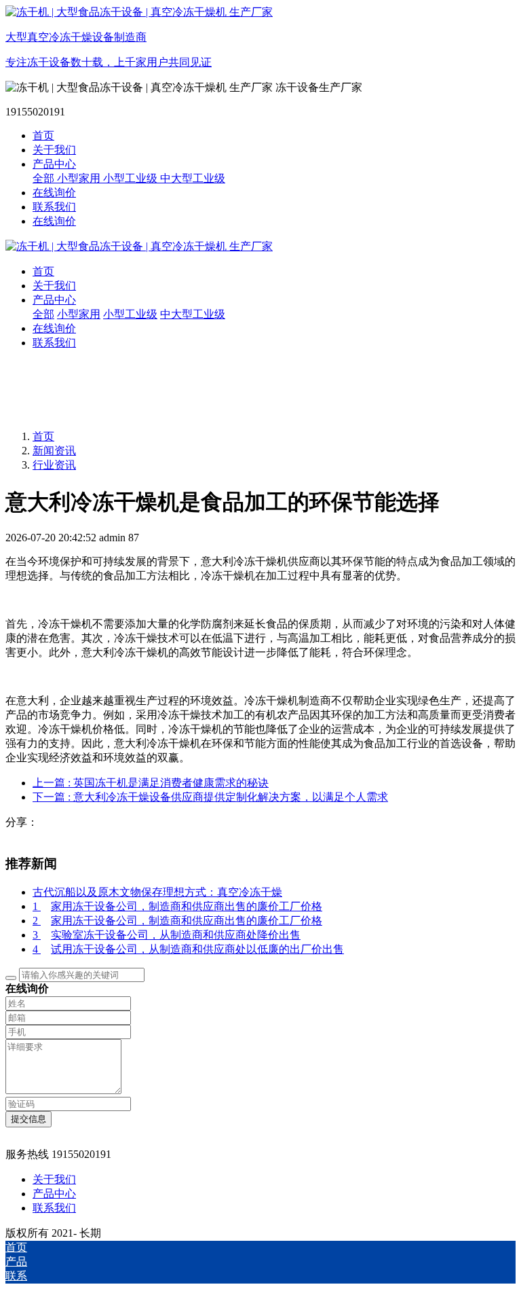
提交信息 (28, 1119)
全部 (45, 178)
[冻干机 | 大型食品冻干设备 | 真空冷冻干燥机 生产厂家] (260, 247)
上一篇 (151, 782)
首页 (43, 135)
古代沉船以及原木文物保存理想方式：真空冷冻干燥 (157, 892)
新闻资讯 (54, 450)
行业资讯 (54, 465)
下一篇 (210, 797)
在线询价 (54, 221)
